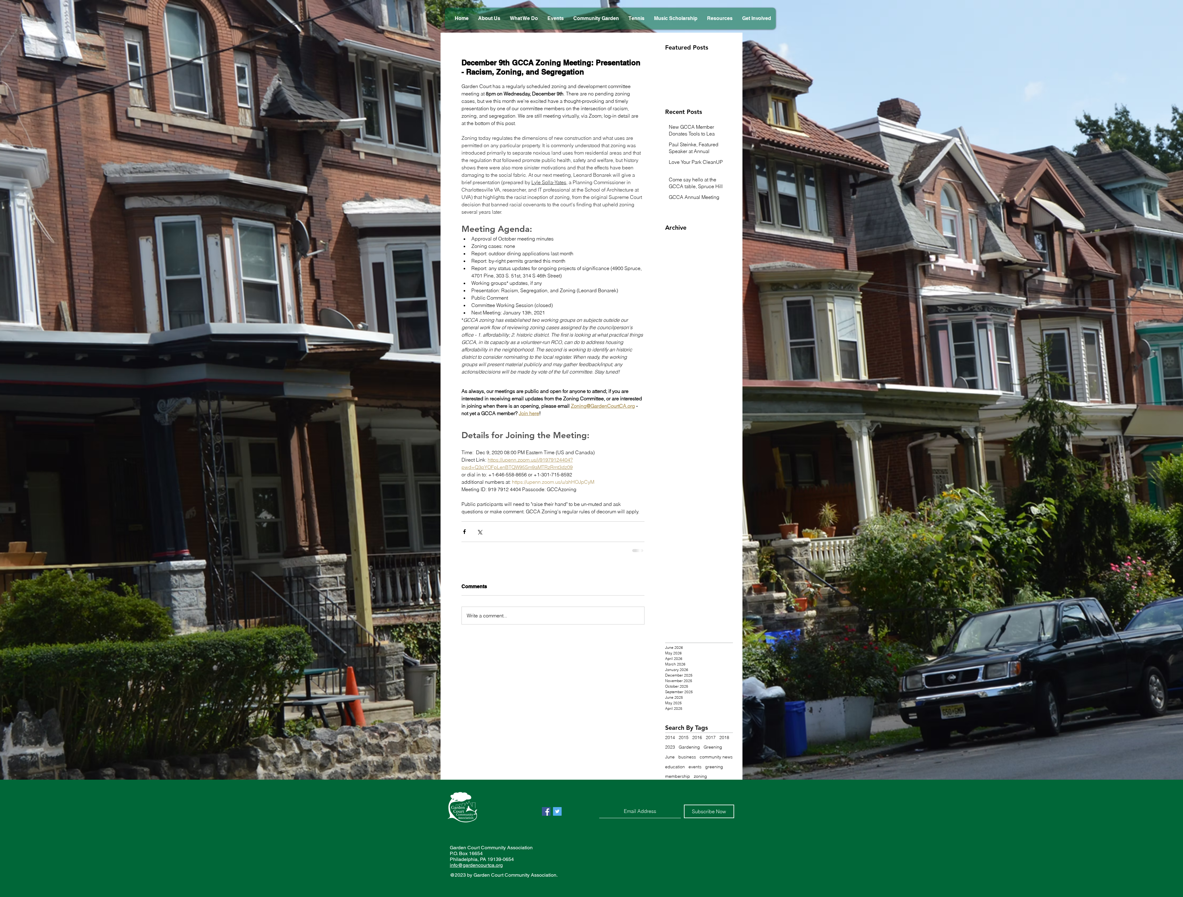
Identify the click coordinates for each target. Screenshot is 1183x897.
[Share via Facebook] (464, 532)
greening (714, 771)
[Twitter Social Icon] (557, 816)
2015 (684, 742)
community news (716, 761)
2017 (711, 742)
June (670, 761)
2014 (670, 742)
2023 (670, 751)
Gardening (689, 751)
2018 (724, 742)
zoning (700, 781)
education (675, 771)
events (695, 771)
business (687, 761)
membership (677, 781)
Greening (713, 751)
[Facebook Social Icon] (546, 816)
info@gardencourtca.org (476, 870)
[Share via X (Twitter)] (479, 532)
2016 (697, 742)
